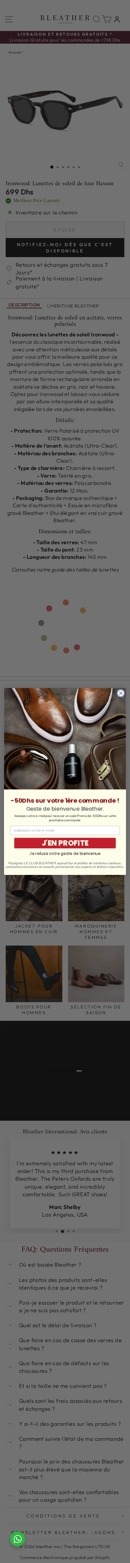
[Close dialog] (120, 693)
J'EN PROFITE (65, 843)
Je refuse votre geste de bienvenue (65, 854)
